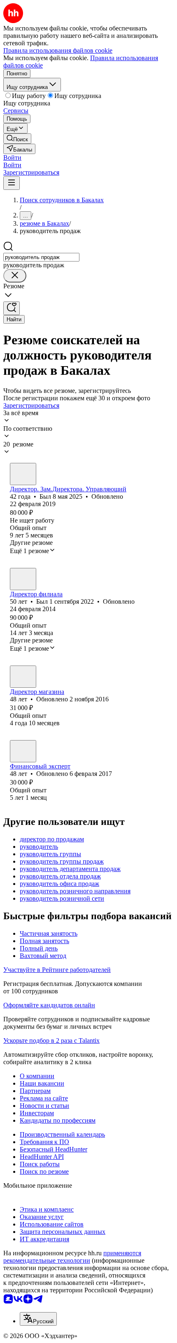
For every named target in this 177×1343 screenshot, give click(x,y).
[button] (12, 157)
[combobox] (41, 257)
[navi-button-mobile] (11, 183)
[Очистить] (14, 276)
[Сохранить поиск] (11, 308)
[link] (17, 138)
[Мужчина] (23, 474)
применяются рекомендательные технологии (72, 1257)
